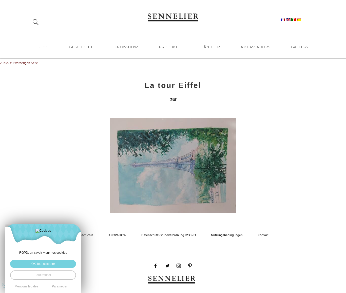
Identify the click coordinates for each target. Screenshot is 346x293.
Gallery (300, 47)
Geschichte (81, 47)
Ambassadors (255, 47)
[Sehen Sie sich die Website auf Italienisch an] (294, 19)
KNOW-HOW (126, 47)
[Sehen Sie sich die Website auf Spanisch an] (299, 19)
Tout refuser (43, 275)
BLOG (42, 47)
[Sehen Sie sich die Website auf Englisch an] (288, 19)
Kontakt (263, 235)
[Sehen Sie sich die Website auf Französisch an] (283, 19)
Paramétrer (59, 286)
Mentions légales (26, 286)
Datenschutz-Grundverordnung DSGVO (168, 235)
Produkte (169, 47)
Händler (210, 47)
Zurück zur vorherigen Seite (19, 63)
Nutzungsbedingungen (227, 235)
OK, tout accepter (43, 264)
